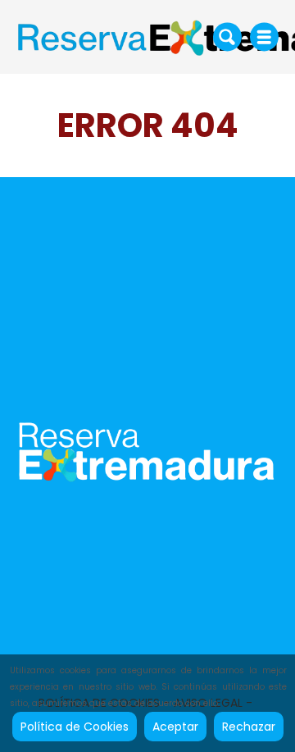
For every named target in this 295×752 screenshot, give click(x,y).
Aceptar (175, 726)
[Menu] (264, 37)
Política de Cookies (74, 726)
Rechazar (248, 726)
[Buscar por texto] (227, 36)
